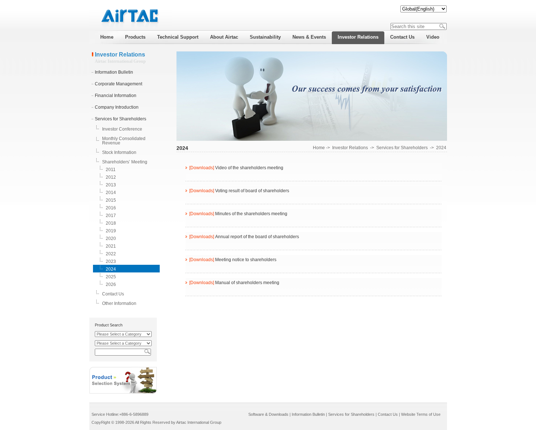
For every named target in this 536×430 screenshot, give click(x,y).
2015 (111, 200)
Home (319, 147)
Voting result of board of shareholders (252, 190)
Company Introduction (117, 107)
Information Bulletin (114, 72)
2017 (111, 215)
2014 (111, 192)
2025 (111, 276)
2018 (111, 223)
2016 (111, 207)
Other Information (119, 303)
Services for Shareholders (120, 118)
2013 (111, 184)
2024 (111, 269)
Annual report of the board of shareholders (257, 236)
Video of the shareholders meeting (249, 167)
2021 (111, 246)
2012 (111, 177)
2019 (111, 230)
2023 (111, 261)
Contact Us (113, 294)
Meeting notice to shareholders (245, 259)
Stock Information (119, 152)
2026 (111, 284)
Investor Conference (122, 129)
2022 (111, 253)
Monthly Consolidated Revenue (123, 141)
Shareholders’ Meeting (124, 161)
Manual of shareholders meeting (247, 282)
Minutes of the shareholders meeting (251, 213)
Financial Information (115, 95)
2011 (111, 169)
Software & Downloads (268, 414)
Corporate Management (118, 83)
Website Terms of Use (420, 414)
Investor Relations (350, 147)
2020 (111, 238)
